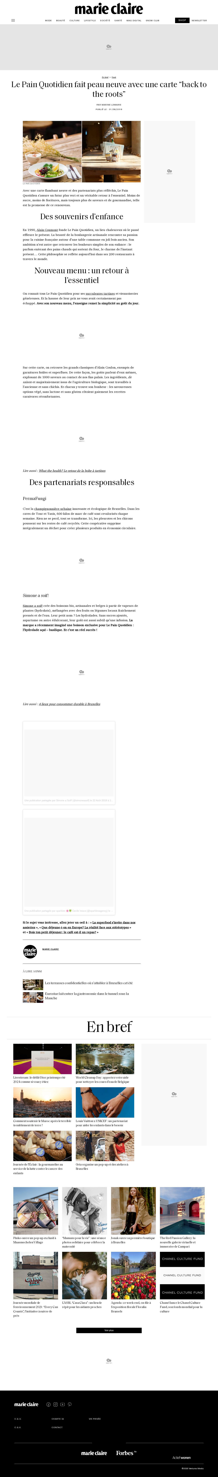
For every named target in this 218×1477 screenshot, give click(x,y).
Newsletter (199, 20)
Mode (48, 20)
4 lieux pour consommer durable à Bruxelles (69, 704)
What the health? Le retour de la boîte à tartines (72, 471)
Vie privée (95, 1418)
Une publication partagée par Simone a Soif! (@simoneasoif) (56, 800)
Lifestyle (90, 20)
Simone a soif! (33, 606)
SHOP (182, 20)
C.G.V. (17, 1427)
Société (105, 20)
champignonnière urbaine (53, 509)
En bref (109, 1028)
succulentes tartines (100, 293)
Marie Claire (50, 949)
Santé (118, 20)
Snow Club (153, 20)
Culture (74, 20)
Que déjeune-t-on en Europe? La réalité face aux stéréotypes (85, 927)
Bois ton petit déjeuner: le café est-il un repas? (62, 932)
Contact (57, 1427)
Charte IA (58, 1418)
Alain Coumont (47, 230)
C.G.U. (18, 1418)
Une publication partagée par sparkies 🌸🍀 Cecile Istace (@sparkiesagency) (66, 910)
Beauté (60, 20)
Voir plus (109, 1330)
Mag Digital (134, 20)
